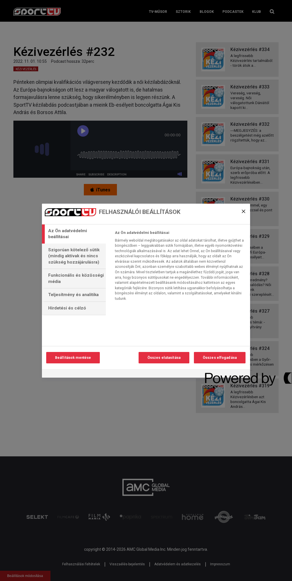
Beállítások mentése (73, 358)
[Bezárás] (243, 211)
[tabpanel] (180, 267)
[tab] (74, 234)
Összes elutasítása (164, 358)
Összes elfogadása (220, 358)
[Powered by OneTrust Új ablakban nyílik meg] (225, 374)
